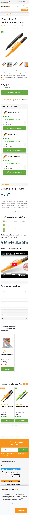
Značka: (16, 28)
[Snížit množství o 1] (25, 124)
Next (27, 384)
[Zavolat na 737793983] (18, 6)
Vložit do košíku (16, 128)
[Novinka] (7, 396)
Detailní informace (5, 79)
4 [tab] (15, 425)
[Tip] (21, 396)
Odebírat (23, 449)
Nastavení (14, 504)
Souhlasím (21, 510)
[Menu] (27, 6)
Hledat (25, 10)
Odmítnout (8, 510)
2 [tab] (12, 425)
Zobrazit (7, 369)
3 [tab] (13, 425)
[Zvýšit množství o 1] (25, 122)
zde (22, 498)
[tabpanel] (7, 353)
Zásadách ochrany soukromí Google (11, 500)
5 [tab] (16, 425)
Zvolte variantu (15, 92)
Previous (24, 384)
